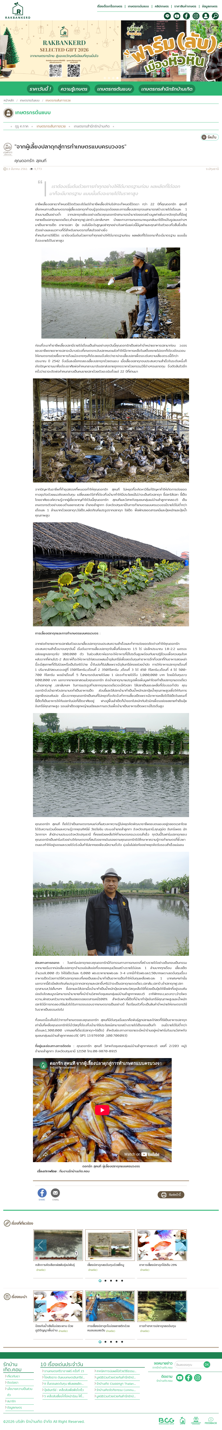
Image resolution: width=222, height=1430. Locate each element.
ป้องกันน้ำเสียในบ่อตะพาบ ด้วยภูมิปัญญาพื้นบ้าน (54, 1328)
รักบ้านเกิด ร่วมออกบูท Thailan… (116, 1383)
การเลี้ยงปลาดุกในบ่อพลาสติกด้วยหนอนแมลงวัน (108, 1328)
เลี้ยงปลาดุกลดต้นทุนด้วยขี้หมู (105, 1265)
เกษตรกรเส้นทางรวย (51, 126)
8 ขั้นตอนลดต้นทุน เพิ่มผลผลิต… (64, 1383)
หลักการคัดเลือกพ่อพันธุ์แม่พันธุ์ (54, 1265)
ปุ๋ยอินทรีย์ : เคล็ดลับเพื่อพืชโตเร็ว (64, 1390)
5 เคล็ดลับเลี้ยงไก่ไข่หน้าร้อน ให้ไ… (64, 1396)
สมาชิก (11, 1401)
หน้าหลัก (9, 100)
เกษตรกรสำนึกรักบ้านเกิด (167, 89)
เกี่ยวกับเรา (13, 1376)
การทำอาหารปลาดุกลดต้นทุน (157, 1326)
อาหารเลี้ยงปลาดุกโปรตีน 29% (158, 1265)
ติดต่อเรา (12, 1382)
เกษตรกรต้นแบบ (114, 89)
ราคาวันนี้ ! (40, 89)
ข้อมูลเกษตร (14, 1407)
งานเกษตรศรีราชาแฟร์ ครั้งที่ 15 (64, 1371)
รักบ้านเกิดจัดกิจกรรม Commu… (116, 1390)
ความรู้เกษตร (74, 89)
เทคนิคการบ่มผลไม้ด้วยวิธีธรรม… (116, 1371)
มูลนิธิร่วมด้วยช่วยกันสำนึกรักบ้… (116, 1377)
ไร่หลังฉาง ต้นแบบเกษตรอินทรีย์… (64, 1377)
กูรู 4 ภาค (21, 126)
